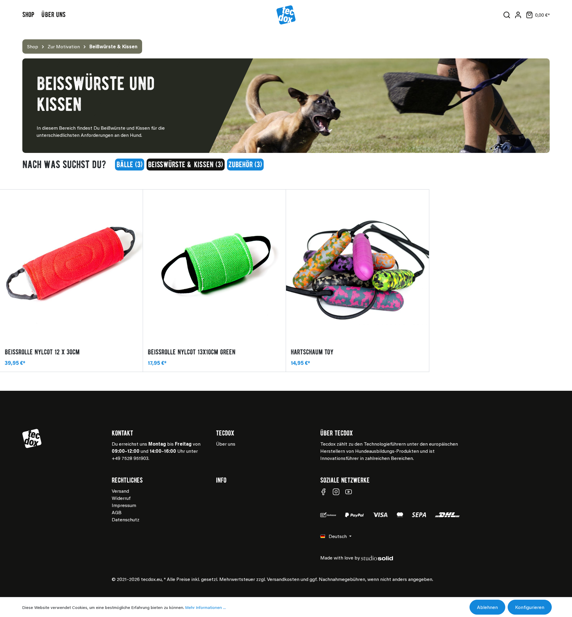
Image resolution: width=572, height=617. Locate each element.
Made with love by (340, 557)
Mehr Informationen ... (205, 607)
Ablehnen (487, 607)
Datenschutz (125, 519)
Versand (120, 491)
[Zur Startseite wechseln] (286, 14)
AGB (117, 512)
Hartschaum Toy (312, 352)
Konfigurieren (529, 607)
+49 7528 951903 (130, 458)
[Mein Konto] (518, 15)
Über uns (225, 444)
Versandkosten (283, 579)
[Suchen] (506, 15)
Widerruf (121, 498)
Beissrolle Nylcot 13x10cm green (191, 352)
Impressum (124, 505)
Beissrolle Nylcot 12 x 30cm (42, 352)
